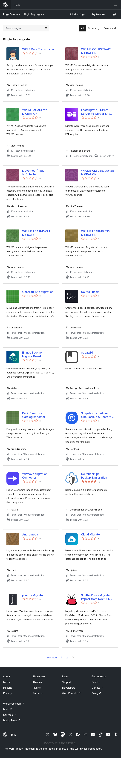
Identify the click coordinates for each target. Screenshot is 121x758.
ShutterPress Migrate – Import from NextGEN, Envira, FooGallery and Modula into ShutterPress (96, 597)
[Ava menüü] (116, 4)
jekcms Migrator (33, 595)
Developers (68, 687)
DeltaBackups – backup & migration (94, 475)
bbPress (9, 714)
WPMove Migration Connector (34, 475)
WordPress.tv (71, 693)
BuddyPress (11, 720)
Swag (96, 693)
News (6, 682)
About (6, 676)
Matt (7, 709)
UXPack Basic (90, 291)
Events (96, 682)
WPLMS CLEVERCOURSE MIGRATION (97, 172)
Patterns (38, 693)
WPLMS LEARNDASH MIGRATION (36, 233)
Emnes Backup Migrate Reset (32, 354)
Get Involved (99, 676)
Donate (97, 687)
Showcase (39, 676)
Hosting (7, 687)
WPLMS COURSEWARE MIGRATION (96, 51)
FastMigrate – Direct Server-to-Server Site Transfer (95, 112)
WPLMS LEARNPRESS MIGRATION (95, 233)
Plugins (37, 687)
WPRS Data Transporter (38, 49)
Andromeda (30, 534)
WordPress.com (14, 703)
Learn (65, 676)
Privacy (7, 693)
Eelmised (52, 657)
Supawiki (87, 352)
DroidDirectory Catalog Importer (33, 415)
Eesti (13, 734)
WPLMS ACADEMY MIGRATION (34, 111)
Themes (37, 682)
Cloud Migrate (90, 534)
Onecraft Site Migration (37, 291)
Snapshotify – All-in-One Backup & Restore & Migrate (97, 415)
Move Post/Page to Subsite (33, 172)
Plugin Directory (11, 14)
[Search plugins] (46, 28)
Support (66, 682)
